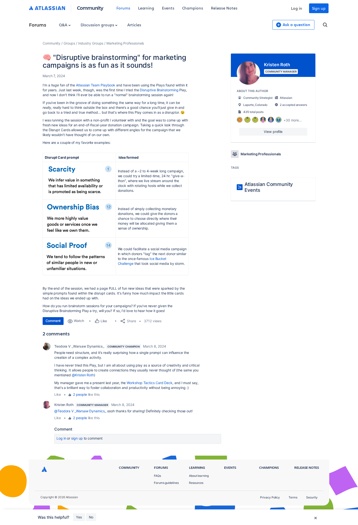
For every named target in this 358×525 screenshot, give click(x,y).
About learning (199, 476)
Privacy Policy (270, 497)
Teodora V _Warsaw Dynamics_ (79, 346)
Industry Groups (91, 43)
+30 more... (292, 120)
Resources (196, 483)
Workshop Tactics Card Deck (149, 383)
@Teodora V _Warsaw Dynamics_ (80, 411)
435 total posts (253, 112)
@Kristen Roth (83, 375)
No (91, 517)
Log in (296, 8)
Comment (53, 321)
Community (90, 7)
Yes (79, 517)
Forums (123, 7)
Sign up (319, 8)
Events (168, 7)
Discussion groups (98, 24)
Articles (134, 24)
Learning (146, 7)
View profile (273, 131)
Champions (192, 7)
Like (57, 394)
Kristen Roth (64, 405)
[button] (79, 180)
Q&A (63, 24)
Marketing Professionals (125, 43)
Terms (293, 497)
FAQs (157, 476)
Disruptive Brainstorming (159, 90)
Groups (69, 43)
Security (312, 497)
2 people (80, 394)
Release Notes (224, 7)
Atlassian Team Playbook (95, 85)
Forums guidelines (166, 483)
